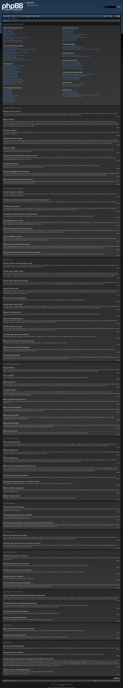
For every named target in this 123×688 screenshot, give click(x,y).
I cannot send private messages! (71, 46)
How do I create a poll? (8, 70)
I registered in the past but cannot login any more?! (15, 37)
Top (119, 116)
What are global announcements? (11, 95)
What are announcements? (9, 97)
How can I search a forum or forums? (72, 62)
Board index (12, 680)
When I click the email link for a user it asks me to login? (17, 60)
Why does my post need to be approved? (13, 82)
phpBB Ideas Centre (69, 654)
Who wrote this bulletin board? (70, 92)
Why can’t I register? (8, 32)
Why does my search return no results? (72, 64)
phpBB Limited (44, 648)
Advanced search (120, 7)
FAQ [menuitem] (114, 16)
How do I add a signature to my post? (12, 68)
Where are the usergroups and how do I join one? (74, 34)
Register (15, 18)
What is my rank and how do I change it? (13, 58)
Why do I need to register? (9, 29)
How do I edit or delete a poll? (10, 73)
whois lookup (104, 660)
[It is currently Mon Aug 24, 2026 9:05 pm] (119, 20)
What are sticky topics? (9, 99)
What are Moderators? (68, 31)
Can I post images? (8, 94)
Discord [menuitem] (23, 16)
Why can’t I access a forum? (10, 74)
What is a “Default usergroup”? (70, 39)
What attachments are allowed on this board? (74, 84)
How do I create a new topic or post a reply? (14, 65)
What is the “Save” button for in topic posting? (14, 81)
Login (10, 18)
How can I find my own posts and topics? (73, 68)
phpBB (35, 224)
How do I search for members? (70, 67)
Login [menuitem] (117, 16)
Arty (63, 685)
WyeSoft (8, 16)
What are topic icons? (8, 102)
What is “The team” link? (69, 40)
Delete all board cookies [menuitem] (106, 680)
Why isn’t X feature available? (70, 93)
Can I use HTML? (7, 91)
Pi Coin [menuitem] (110, 16)
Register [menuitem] (119, 16)
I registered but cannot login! (10, 34)
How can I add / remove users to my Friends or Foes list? (77, 56)
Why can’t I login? (7, 35)
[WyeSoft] (14, 7)
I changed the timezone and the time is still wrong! (15, 52)
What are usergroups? (68, 32)
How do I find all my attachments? (71, 86)
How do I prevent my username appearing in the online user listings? (19, 49)
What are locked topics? (9, 100)
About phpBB (107, 648)
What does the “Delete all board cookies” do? (14, 42)
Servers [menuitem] (13, 16)
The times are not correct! (9, 50)
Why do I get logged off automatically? (12, 40)
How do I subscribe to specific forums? (72, 77)
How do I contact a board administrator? (72, 96)
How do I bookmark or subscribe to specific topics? (75, 75)
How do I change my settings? (10, 47)
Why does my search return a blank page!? (73, 65)
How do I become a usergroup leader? (72, 35)
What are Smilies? (7, 92)
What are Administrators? (69, 29)
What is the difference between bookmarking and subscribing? (78, 74)
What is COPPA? (7, 31)
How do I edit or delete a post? (10, 67)
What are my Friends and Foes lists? (72, 55)
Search (117, 7)
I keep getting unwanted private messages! (73, 47)
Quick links (4, 16)
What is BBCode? (7, 89)
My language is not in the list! (10, 53)
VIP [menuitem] (18, 16)
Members (37, 16)
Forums (29, 16)
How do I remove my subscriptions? (71, 78)
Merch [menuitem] (105, 16)
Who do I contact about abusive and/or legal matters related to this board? (81, 95)
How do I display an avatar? (10, 56)
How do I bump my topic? (9, 84)
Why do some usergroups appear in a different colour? (76, 37)
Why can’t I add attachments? (10, 76)
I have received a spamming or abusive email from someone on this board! (81, 49)
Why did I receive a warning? (10, 77)
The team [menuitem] (97, 680)
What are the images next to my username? (14, 55)
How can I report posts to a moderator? (12, 79)
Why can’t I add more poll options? (11, 71)
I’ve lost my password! (8, 39)
